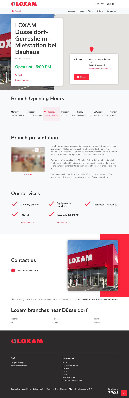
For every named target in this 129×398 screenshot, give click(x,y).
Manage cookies (52, 389)
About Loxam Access (70, 366)
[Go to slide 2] (26, 174)
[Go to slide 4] (30, 174)
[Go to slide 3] (28, 174)
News (64, 363)
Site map (63, 389)
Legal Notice (26, 389)
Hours (81, 11)
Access (71, 11)
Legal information (68, 377)
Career (64, 371)
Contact (65, 374)
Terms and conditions (19, 366)
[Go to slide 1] (24, 174)
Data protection (38, 389)
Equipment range (17, 363)
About (90, 11)
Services (99, 4)
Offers (100, 11)
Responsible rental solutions (72, 380)
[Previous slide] (37, 150)
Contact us (111, 11)
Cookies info (15, 389)
